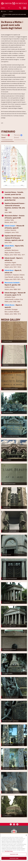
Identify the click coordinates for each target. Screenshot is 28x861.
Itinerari (11, 11)
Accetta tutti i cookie (14, 858)
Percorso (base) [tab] (6, 137)
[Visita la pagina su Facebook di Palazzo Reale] (11, 824)
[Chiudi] (26, 835)
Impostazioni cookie (14, 854)
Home (4, 11)
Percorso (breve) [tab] (19, 137)
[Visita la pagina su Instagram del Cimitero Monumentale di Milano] (14, 824)
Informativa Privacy (9, 851)
